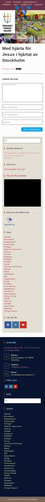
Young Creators (10, 311)
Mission (7, 269)
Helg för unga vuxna (12, 249)
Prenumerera (9, 286)
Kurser (7, 264)
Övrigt (6, 281)
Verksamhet (29, 2)
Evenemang (9, 244)
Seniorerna (9, 291)
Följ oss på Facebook (16, 176)
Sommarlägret (10, 294)
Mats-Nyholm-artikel (8, 69)
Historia (7, 252)
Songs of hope (10, 296)
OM (15, 5)
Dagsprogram (10, 242)
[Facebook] (17, 7)
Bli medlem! (9, 239)
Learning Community (13, 266)
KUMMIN (6, 5)
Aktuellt (7, 237)
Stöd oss (8, 301)
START (8, 2)
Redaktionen (9, 289)
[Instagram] (23, 7)
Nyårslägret (9, 274)
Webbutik (25, 5)
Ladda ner (19, 69)
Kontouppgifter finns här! (14, 169)
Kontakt (38, 5)
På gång (17, 2)
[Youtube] (28, 7)
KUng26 (7, 262)
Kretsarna (8, 257)
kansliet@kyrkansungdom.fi (22, 375)
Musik (6, 272)
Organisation (9, 279)
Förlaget (7, 247)
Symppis (7, 303)
